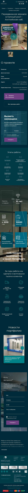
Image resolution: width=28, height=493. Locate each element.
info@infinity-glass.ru (5, 478)
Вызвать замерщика (22, 467)
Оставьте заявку (7, 159)
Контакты (22, 460)
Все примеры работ (14, 104)
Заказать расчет (4, 467)
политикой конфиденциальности (11, 135)
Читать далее (4, 449)
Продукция (23, 457)
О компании (16, 457)
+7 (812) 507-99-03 (20, 1)
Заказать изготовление (9, 96)
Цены (15, 460)
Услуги (22, 458)
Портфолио (16, 458)
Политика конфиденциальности (14, 486)
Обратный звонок (13, 467)
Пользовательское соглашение (14, 488)
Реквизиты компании (5, 463)
